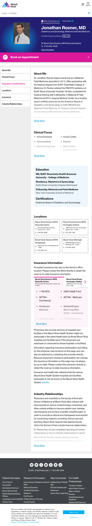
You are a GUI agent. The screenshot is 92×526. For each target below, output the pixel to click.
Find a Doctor (7, 482)
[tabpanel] (61, 97)
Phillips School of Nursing (33, 499)
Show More (39, 120)
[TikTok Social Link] (60, 465)
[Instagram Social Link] (51, 465)
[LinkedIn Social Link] (32, 465)
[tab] (15, 70)
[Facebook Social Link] (36, 465)
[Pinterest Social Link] (56, 465)
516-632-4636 (51, 46)
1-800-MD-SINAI (57, 470)
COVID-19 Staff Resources (38, 470)
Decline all (74, 517)
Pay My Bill (6, 485)
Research (27, 493)
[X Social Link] (41, 465)
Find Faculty (28, 496)
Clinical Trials (7, 502)
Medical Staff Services (77, 502)
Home (4, 13)
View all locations (47, 50)
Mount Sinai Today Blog (59, 493)
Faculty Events (29, 502)
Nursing (72, 494)
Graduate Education (31, 490)
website (45, 382)
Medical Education (31, 487)
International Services (10, 488)
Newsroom (55, 490)
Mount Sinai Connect (76, 488)
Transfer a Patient (75, 486)
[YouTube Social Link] (46, 465)
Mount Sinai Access (9, 491)
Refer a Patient (74, 491)
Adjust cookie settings (19, 522)
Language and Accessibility (12, 499)
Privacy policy (34, 522)
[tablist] (15, 86)
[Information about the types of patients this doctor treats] (72, 21)
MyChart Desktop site (59, 487)
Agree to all (73, 512)
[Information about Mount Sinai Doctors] (59, 21)
